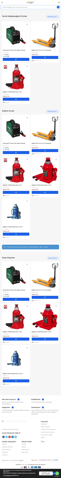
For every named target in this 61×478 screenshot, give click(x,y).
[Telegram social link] (15, 437)
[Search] (58, 7)
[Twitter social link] (6, 437)
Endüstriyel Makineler (7, 447)
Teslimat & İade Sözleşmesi (48, 429)
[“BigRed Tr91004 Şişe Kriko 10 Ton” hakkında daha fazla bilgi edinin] (45, 192)
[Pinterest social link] (9, 437)
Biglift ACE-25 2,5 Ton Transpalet (41, 50)
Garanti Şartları (25, 449)
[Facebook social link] (3, 437)
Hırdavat (4, 444)
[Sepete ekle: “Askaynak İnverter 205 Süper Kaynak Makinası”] (16, 59)
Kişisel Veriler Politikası (47, 435)
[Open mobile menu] (2, 2)
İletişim (43, 437)
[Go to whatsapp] (57, 473)
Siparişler (24, 447)
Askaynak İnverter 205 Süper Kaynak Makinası (14, 50)
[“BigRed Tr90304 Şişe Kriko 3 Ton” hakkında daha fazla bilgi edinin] (16, 99)
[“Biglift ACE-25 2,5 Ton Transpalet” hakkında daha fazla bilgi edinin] (45, 57)
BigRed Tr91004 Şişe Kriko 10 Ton (41, 185)
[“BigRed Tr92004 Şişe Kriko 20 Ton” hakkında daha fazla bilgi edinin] (16, 234)
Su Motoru (4, 455)
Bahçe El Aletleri (6, 449)
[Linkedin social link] (12, 437)
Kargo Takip (25, 452)
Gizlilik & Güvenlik (45, 426)
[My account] (59, 2)
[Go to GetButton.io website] (57, 476)
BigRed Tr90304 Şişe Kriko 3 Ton (12, 92)
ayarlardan (8, 475)
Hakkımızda (44, 424)
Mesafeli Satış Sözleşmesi (47, 432)
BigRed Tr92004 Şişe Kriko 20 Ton (13, 227)
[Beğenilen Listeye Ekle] (27, 24)
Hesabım (24, 444)
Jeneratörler (5, 452)
